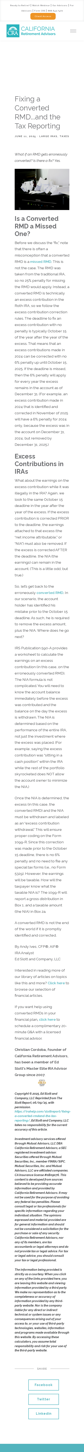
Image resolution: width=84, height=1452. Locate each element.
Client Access (43, 16)
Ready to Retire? (20, 5)
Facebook (44, 1385)
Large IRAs (48, 136)
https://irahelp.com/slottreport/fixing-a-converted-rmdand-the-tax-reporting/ (43, 1116)
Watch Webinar (41, 5)
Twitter (43, 1399)
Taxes (64, 136)
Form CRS (39, 11)
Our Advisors (59, 5)
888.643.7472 (55, 11)
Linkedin (44, 1414)
